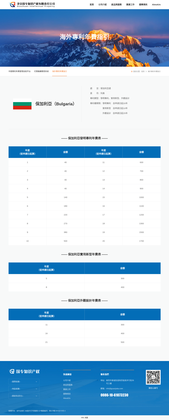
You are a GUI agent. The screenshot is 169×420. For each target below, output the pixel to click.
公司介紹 (67, 380)
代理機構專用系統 (41, 71)
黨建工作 (67, 389)
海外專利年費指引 (59, 71)
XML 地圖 (84, 418)
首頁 (143, 71)
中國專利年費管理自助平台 (20, 71)
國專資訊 (67, 394)
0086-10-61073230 (114, 395)
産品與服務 (67, 385)
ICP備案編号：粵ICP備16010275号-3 (51, 411)
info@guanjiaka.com (114, 389)
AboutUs (66, 398)
